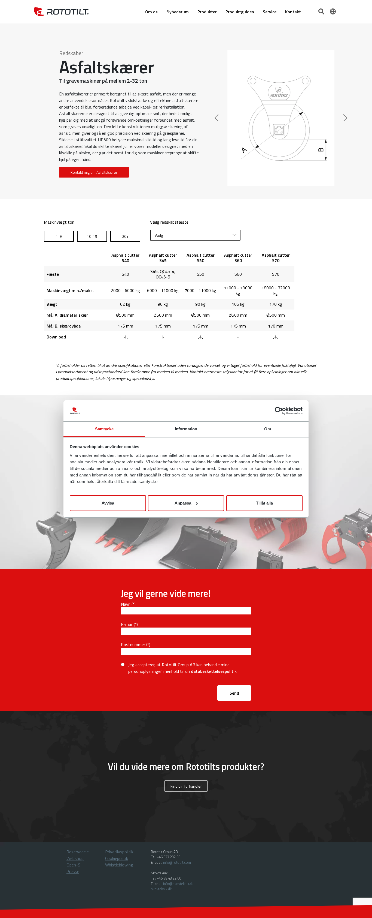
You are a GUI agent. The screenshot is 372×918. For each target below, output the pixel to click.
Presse (72, 871)
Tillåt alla (264, 503)
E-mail (127, 624)
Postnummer (133, 644)
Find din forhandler (186, 786)
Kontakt (293, 11)
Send (234, 693)
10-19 (92, 236)
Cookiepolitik (116, 858)
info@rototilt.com (177, 862)
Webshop (75, 858)
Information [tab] (186, 429)
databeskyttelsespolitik (214, 671)
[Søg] (322, 11)
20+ (125, 236)
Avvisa (108, 503)
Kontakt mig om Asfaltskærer (94, 172)
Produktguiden (239, 11)
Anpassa (183, 503)
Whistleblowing (119, 865)
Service (269, 11)
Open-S (73, 865)
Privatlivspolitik (119, 851)
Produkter (207, 11)
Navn (125, 604)
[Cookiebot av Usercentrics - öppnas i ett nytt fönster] (279, 411)
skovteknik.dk (161, 889)
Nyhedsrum (177, 11)
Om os (151, 11)
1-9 (59, 236)
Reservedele (77, 851)
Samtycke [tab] (104, 429)
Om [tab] (267, 429)
